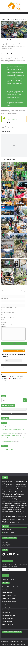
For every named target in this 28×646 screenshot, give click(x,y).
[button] (7, 171)
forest (19, 498)
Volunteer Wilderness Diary (8, 624)
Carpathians (18, 484)
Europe (14, 491)
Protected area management (7, 507)
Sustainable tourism (9, 511)
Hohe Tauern (22, 501)
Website (3, 303)
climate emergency (13, 486)
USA (14, 513)
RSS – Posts (9, 529)
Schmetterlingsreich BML (7, 621)
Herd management (14, 501)
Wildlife (14, 519)
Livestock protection (17, 503)
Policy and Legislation (18, 505)
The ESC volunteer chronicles (7, 441)
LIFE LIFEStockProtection (8, 612)
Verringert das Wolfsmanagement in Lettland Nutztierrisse (13, 437)
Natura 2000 (7, 505)
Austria (11, 481)
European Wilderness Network (8, 598)
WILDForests (5, 519)
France (24, 498)
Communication (7, 489)
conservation (14, 489)
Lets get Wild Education (7, 609)
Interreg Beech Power (7, 604)
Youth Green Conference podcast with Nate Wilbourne (12, 429)
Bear (16, 481)
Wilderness (8, 516)
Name (4, 294)
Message (3, 326)
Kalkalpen (9, 503)
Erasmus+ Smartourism (7, 592)
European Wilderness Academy (9, 595)
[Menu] (2, 13)
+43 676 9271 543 (6, 544)
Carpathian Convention (10, 484)
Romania (17, 509)
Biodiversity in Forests (7, 589)
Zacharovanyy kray (14, 522)
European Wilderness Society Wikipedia (10, 635)
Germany (6, 501)
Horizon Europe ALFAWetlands (9, 601)
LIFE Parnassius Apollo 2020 (8, 615)
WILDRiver (23, 519)
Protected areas (17, 507)
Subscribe (6, 575)
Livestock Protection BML (7, 618)
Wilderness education (21, 516)
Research (11, 509)
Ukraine (20, 511)
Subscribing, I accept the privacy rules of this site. (15, 367)
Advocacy (5, 481)
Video (19, 513)
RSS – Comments (11, 532)
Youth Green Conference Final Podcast (9, 433)
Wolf (6, 522)
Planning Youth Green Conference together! (10, 435)
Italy (4, 503)
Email (4, 298)
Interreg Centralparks (7, 607)
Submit (14, 343)
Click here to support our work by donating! (14, 350)
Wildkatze (4, 627)
